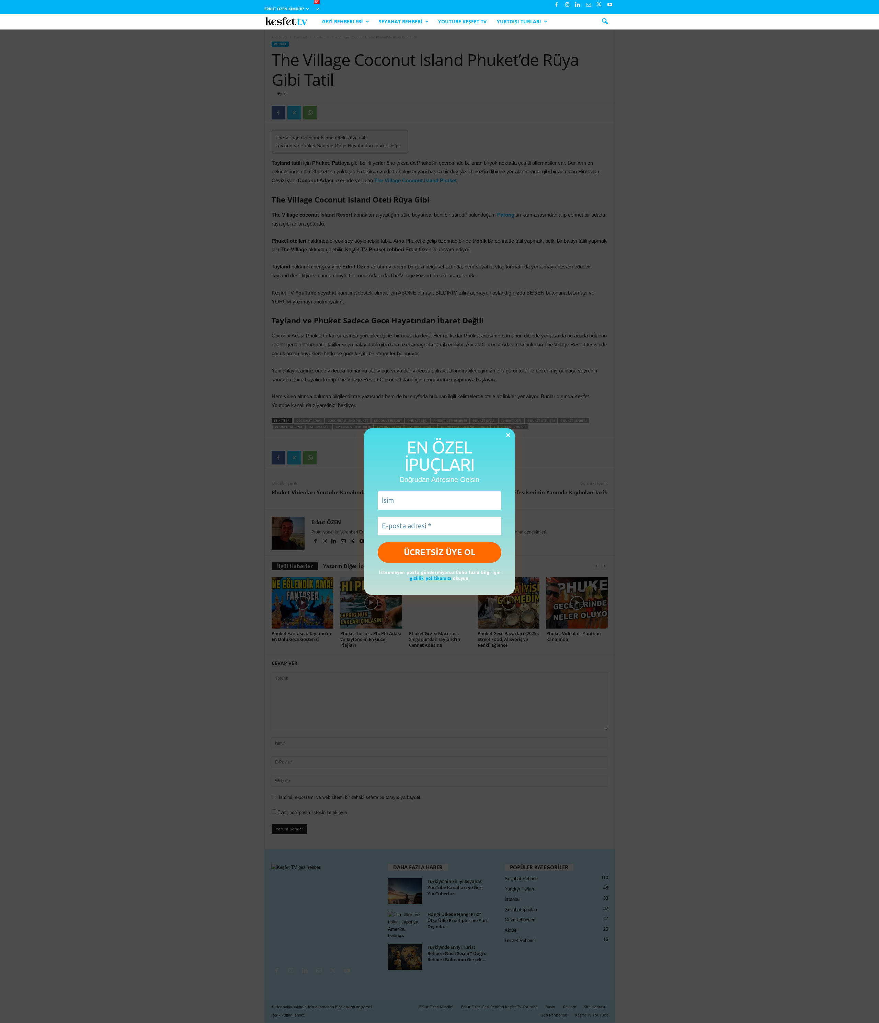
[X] (599, 5)
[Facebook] (556, 5)
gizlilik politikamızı (430, 578)
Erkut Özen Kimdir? (284, 8)
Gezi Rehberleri (342, 21)
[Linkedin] (578, 5)
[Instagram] (567, 5)
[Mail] (588, 5)
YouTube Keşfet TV (462, 21)
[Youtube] (610, 5)
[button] (604, 21)
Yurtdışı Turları (519, 21)
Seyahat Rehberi (400, 21)
